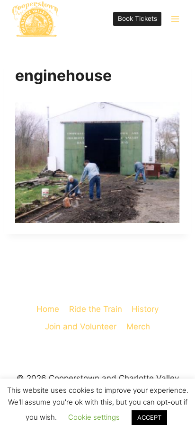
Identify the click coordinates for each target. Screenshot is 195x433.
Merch (138, 326)
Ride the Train (95, 309)
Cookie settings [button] (94, 417)
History (145, 309)
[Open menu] (175, 18)
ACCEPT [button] (149, 417)
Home (47, 309)
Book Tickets (137, 18)
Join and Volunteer (80, 326)
